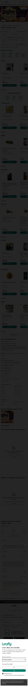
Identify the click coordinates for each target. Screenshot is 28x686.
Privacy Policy (19, 682)
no (14, 667)
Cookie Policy (12, 682)
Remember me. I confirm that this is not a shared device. (14, 674)
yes (14, 670)
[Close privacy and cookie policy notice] (26, 680)
